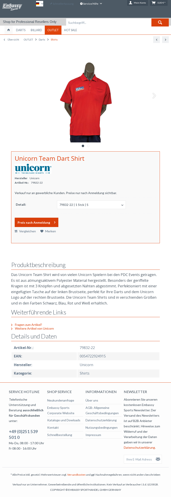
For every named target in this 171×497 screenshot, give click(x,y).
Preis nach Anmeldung (34, 222)
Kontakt (53, 427)
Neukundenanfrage (60, 400)
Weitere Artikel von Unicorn (34, 328)
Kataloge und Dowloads (63, 420)
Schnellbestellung (59, 435)
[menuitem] (117, 22)
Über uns (92, 400)
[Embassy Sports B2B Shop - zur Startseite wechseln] (12, 8)
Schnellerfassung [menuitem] (62, 3)
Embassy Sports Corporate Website (60, 410)
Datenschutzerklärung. (140, 447)
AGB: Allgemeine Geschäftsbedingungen (102, 410)
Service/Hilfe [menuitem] (91, 3)
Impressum (93, 435)
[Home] (8, 30)
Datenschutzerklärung (101, 420)
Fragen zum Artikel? (28, 325)
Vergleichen (27, 231)
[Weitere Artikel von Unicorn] (33, 169)
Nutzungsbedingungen (102, 427)
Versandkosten (76, 474)
